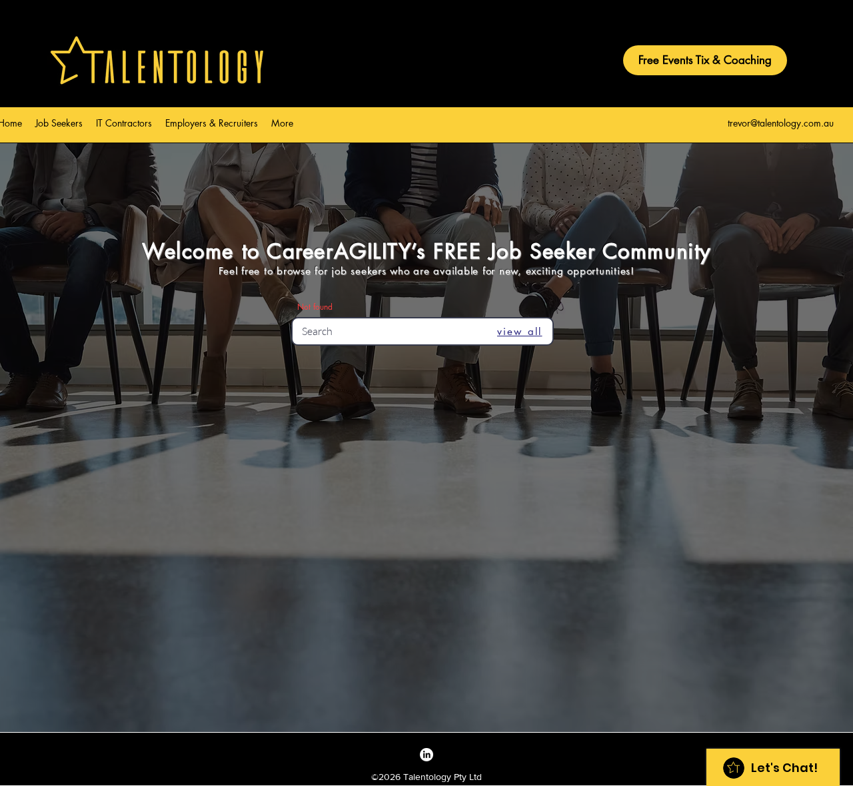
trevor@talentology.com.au (781, 123)
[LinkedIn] (426, 754)
